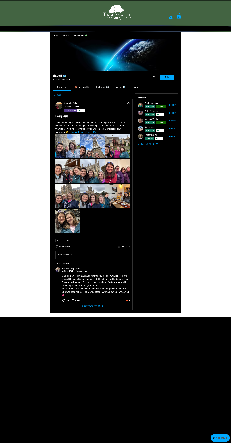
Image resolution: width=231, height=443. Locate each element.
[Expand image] (67, 146)
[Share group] (176, 77)
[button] (178, 16)
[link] (61, 87)
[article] (93, 204)
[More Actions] (128, 269)
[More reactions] (66, 240)
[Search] (154, 77)
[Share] (128, 103)
